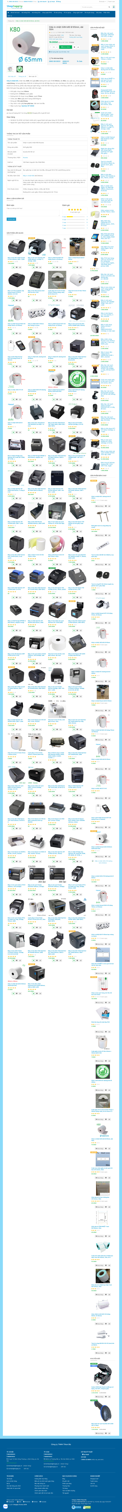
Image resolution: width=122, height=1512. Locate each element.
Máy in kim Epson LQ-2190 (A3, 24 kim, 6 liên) (56, 819)
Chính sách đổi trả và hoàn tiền (44, 1493)
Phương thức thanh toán (42, 1486)
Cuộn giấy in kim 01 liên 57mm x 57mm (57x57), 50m (36, 918)
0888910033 (11, 1456)
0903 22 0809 (86, 1459)
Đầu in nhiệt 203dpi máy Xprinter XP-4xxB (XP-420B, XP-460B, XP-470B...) (76, 853)
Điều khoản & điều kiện (41, 1488)
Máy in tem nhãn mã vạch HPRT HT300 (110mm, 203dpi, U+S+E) (15, 787)
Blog (59, 1)
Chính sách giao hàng (55, 39)
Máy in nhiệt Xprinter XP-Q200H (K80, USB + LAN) (15, 720)
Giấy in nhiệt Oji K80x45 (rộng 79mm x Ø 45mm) (55, 258)
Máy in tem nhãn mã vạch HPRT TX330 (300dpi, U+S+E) (36, 787)
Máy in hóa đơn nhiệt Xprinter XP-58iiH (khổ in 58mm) (37, 489)
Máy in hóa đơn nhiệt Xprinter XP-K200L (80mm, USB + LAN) (77, 490)
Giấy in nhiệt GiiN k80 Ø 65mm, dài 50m (27, 21)
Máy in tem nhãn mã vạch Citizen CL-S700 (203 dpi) (56, 522)
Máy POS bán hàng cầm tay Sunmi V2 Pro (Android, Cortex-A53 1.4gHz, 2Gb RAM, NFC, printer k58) (107, 262)
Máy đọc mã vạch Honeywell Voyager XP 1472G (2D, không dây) (108, 393)
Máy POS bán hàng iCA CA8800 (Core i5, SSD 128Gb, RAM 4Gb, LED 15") (107, 236)
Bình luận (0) (33, 76)
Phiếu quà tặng (66, 1483)
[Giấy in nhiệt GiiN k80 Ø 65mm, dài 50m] (26, 43)
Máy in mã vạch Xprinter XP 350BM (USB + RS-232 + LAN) (76, 457)
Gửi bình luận (11, 219)
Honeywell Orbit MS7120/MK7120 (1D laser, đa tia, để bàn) (108, 91)
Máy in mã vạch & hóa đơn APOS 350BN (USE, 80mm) (76, 324)
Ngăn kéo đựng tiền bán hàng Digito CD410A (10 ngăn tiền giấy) (107, 151)
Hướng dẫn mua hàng (75, 37)
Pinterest (27, 1501)
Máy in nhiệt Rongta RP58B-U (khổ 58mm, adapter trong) (17, 621)
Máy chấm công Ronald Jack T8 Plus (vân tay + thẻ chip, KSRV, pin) (108, 341)
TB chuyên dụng (89, 12)
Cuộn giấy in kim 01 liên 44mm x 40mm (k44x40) (35, 753)
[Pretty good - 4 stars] (77, 209)
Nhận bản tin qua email (13, 1488)
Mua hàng (66, 47)
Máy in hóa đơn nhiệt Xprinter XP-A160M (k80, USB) (77, 753)
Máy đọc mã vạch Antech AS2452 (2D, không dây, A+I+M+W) (108, 276)
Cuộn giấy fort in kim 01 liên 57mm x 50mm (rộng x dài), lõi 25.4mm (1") (56, 292)
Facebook (11, 1501)
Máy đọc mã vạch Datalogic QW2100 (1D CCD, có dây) (107, 34)
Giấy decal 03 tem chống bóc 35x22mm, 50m (100, 1198)
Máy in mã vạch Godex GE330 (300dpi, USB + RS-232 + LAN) (56, 688)
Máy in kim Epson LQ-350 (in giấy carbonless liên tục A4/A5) (36, 820)
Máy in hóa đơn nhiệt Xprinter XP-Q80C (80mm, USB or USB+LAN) (57, 457)
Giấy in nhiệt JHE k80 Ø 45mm (100, 642)
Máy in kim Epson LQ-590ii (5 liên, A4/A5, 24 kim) (37, 852)
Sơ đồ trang (93, 1486)
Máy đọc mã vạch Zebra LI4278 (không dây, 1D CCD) (108, 418)
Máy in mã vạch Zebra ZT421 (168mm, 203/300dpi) (16, 885)
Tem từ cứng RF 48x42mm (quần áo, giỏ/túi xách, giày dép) (108, 164)
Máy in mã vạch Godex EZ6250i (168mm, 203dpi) (36, 885)
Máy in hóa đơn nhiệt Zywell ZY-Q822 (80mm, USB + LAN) (16, 688)
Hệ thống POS (26, 12)
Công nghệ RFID (47, 12)
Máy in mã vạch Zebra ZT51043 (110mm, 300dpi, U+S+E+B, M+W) (76, 688)
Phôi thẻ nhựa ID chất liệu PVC (100, 1022)
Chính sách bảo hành (41, 1490)
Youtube (43, 1501)
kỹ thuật (52, 1)
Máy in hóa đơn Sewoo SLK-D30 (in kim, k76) (36, 291)
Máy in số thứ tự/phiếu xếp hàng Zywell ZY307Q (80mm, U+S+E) (16, 292)
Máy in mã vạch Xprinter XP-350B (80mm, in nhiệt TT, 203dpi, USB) (36, 259)
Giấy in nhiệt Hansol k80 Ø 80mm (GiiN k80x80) (56, 390)
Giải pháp (99, 12)
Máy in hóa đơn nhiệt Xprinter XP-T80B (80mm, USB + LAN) (77, 952)
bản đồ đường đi (11, 1463)
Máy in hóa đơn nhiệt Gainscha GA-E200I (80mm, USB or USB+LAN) (36, 985)
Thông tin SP (22, 76)
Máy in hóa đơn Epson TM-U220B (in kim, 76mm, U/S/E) (57, 588)
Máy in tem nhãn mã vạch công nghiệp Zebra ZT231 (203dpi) (108, 289)
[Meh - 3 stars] (74, 209)
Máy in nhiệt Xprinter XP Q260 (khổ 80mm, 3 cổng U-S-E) (16, 490)
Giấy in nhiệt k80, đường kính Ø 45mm (108, 69)
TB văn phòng (58, 12)
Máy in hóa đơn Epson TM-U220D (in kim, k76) (76, 588)
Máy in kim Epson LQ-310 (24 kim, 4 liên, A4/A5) (37, 720)
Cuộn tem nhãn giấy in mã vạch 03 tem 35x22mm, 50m (108, 381)
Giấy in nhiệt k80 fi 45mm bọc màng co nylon (36, 324)
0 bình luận (61, 32)
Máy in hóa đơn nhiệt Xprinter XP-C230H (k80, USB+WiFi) (37, 588)
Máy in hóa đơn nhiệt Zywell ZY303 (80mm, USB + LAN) (16, 258)
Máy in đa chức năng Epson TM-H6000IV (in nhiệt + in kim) (36, 424)
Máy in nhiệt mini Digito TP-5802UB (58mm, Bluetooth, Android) (107, 188)
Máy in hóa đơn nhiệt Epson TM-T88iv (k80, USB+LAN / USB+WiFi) (56, 424)
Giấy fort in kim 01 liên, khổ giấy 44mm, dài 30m (56, 654)
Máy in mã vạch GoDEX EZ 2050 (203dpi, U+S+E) (106, 441)
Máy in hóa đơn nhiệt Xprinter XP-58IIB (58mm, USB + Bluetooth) (77, 358)
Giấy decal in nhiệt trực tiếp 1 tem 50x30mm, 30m (107, 102)
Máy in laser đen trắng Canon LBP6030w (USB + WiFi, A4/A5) (107, 354)
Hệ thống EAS (36, 12)
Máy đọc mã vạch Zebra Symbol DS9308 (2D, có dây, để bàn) (108, 406)
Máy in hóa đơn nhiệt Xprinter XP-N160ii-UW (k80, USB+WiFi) (57, 919)
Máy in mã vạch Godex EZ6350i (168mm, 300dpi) (56, 885)
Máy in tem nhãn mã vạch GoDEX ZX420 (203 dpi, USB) (108, 452)
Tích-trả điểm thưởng (68, 1490)
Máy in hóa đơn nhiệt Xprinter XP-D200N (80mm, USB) (37, 951)
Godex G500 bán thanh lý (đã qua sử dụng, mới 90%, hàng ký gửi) (102, 1387)
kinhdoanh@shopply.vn (15, 1465)
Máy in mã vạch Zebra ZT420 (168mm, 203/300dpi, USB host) (37, 655)
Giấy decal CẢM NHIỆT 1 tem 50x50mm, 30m (100, 1227)
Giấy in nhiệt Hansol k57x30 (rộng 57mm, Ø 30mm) (57, 324)
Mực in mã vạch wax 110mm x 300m (108, 58)
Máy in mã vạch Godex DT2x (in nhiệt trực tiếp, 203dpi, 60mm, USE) (77, 886)
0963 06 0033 (13, 1)
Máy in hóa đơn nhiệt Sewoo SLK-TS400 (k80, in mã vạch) (16, 556)
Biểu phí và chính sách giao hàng (44, 1481)
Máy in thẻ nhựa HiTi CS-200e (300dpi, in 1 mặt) (108, 430)
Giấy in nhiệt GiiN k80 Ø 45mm (100, 759)
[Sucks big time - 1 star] (69, 209)
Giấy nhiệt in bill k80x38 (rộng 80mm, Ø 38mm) (100, 1314)
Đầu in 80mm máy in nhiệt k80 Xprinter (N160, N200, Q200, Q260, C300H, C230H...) (56, 755)
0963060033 (11, 1454)
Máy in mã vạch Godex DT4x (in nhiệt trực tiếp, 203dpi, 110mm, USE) (16, 919)
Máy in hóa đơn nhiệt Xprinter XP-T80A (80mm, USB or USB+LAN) (57, 952)
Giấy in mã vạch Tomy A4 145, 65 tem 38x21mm (106, 200)
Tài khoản (9, 1478)
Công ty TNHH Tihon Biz (61, 1444)
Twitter (35, 1501)
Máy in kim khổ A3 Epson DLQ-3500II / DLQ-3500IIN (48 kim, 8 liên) (76, 820)
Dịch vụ (10, 16)
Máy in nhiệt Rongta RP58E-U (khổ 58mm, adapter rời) (37, 456)
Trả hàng (65, 1488)
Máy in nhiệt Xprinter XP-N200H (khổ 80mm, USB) (35, 621)
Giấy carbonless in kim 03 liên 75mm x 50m (56, 555)
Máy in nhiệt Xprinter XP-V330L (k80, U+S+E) (76, 786)
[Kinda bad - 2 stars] (72, 209)
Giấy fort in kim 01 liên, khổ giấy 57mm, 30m (56, 720)
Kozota (25, 157)
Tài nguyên (65, 1493)
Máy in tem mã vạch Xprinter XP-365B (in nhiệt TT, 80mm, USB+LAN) (77, 556)
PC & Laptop (67, 12)
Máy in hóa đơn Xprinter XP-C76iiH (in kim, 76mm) (56, 852)
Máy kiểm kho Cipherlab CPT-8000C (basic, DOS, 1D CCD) (108, 223)
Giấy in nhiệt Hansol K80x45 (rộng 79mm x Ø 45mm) (16, 324)
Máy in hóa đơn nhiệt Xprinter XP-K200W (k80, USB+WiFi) (37, 687)
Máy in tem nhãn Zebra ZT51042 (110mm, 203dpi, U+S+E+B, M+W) (16, 952)
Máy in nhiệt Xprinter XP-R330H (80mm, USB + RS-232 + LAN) (56, 490)
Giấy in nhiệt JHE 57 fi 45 (15, 390)
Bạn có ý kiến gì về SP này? (15, 208)
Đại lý (8, 1483)
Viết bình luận (69, 32)
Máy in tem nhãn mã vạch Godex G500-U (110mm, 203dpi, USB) (108, 47)
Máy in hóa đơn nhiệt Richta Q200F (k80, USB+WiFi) (76, 918)
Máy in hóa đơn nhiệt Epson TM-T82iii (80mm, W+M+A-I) (16, 820)
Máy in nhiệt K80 (28, 176)
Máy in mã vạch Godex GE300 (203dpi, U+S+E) (75, 423)
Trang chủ (11, 21)
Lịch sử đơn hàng (12, 1481)
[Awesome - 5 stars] (80, 209)
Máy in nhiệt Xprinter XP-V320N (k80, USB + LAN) (15, 522)
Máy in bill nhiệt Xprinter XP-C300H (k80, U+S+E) (16, 588)
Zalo (80, 61)
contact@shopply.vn (14, 1468)
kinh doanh (43, 1)
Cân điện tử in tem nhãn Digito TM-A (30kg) (107, 248)
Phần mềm (107, 12)
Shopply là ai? (94, 1478)
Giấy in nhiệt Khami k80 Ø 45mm (101, 701)
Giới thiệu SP (12, 76)
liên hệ (29, 113)
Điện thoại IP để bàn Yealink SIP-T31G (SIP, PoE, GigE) (108, 464)
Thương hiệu (66, 1486)
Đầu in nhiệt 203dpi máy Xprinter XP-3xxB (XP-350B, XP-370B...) (16, 457)
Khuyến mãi (65, 1481)
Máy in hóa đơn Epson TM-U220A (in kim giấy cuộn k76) (76, 523)
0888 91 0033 (28, 1)
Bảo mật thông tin (40, 1483)
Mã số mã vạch (15, 12)
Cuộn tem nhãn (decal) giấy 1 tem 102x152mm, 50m (107, 114)
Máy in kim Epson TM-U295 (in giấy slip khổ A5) (76, 654)
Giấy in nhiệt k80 (12, 81)
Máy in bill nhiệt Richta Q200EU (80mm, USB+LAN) (36, 522)
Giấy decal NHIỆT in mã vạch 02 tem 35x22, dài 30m (108, 80)
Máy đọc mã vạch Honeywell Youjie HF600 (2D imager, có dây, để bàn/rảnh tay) (108, 368)
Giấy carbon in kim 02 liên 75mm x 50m (108, 211)
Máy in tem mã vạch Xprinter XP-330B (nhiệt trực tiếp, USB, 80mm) (77, 721)
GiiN (62, 35)
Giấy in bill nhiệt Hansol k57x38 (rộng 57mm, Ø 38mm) (15, 358)
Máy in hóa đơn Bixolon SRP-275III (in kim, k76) (16, 654)
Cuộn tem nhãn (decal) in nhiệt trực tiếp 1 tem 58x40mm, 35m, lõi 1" (102, 1256)
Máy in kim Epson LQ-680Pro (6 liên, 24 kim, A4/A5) (16, 852)
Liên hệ (92, 1483)
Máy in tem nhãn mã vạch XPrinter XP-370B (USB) (56, 621)
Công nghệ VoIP (78, 12)
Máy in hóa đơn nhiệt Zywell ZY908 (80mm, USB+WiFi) (76, 621)
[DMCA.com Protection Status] (87, 1507)
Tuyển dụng (93, 1481)
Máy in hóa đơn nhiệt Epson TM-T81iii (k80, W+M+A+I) (56, 786)
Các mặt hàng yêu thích (14, 1486)
